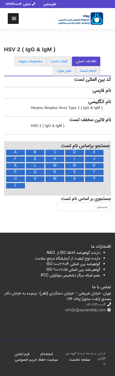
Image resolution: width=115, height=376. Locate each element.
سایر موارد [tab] (64, 71)
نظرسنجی (49, 4)
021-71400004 (96, 305)
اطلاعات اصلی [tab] (86, 61)
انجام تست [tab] (88, 71)
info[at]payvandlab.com (85, 310)
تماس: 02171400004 (18, 4)
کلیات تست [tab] (59, 61)
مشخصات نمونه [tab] (31, 61)
